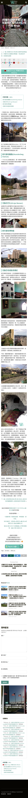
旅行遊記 (7, 550)
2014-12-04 (11, 616)
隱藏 (11, 97)
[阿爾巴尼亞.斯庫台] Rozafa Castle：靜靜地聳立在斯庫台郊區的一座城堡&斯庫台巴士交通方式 (17, 596)
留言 (2, 635)
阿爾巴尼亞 (12, 48)
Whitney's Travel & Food (17, 792)
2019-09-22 (11, 600)
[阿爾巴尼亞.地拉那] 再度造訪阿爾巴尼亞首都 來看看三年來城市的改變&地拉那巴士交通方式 (17, 588)
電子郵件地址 (5, 662)
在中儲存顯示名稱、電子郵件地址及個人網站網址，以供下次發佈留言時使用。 (15, 676)
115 (16, 600)
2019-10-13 (11, 591)
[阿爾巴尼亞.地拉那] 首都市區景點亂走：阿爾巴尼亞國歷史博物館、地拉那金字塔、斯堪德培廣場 (17, 613)
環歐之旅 (13, 550)
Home (2, 48)
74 (15, 591)
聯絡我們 (9, 794)
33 (15, 608)
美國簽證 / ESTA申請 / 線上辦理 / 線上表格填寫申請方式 (13, 707)
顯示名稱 (4, 655)
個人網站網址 (4, 669)
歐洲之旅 (7, 48)
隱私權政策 (3, 794)
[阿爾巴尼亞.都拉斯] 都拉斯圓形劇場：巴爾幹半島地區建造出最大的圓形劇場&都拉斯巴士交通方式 (17, 604)
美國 (7, 702)
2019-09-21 (11, 608)
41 (15, 616)
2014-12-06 (13, 32)
